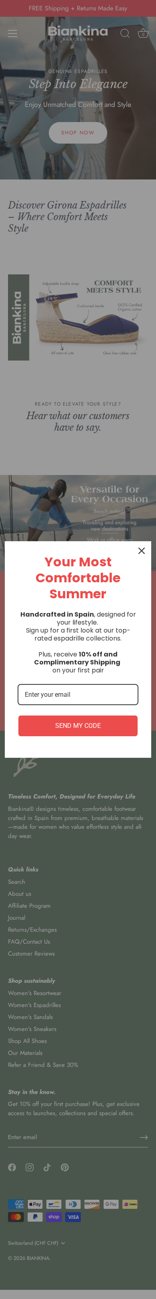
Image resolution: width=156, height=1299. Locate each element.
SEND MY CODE (78, 725)
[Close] (141, 550)
